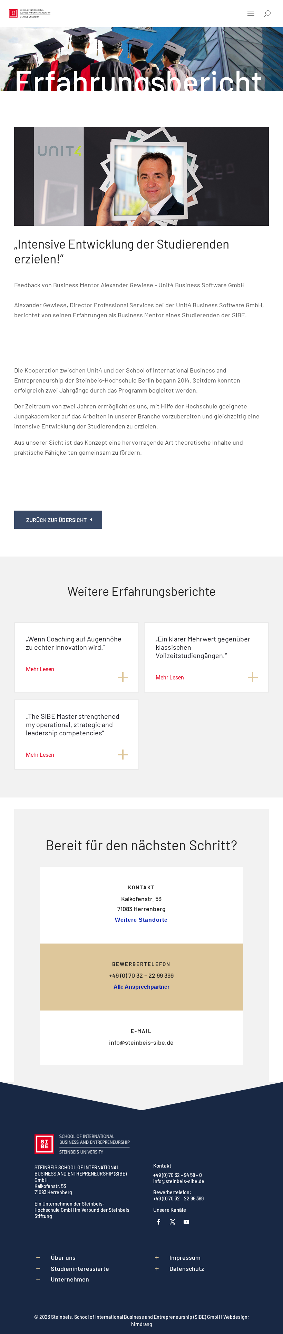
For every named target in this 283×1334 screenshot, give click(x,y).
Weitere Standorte (141, 920)
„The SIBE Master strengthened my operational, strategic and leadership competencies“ (72, 724)
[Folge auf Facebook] (158, 1221)
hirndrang (141, 1324)
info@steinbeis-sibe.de (141, 1042)
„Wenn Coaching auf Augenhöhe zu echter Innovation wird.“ (73, 643)
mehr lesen (40, 669)
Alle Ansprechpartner (141, 987)
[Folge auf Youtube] (186, 1221)
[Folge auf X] (172, 1221)
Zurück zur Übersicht (56, 519)
